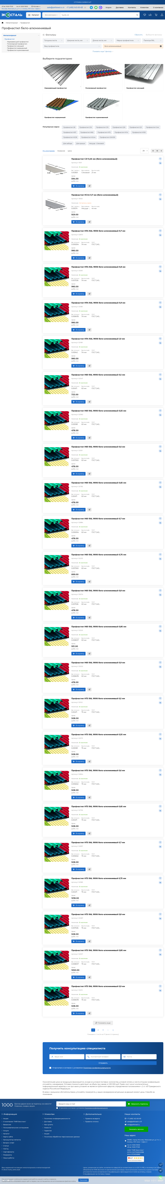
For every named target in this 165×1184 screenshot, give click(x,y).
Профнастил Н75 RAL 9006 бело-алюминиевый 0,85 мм (98, 950)
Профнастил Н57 (69, 132)
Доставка (119, 8)
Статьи (6, 1146)
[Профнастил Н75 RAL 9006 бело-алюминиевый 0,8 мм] (56, 924)
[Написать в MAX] (100, 7)
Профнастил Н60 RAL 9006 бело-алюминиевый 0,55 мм (98, 411)
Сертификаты (8, 1152)
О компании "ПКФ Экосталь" (14, 1121)
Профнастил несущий (15, 46)
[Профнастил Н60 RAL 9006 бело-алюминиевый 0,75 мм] (56, 564)
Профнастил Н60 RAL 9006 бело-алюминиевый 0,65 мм (98, 483)
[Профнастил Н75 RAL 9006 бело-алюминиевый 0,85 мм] (56, 960)
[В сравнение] (160, 163)
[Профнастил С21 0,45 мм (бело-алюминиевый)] (56, 169)
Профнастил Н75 (104, 132)
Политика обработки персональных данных (62, 1137)
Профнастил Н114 (121, 132)
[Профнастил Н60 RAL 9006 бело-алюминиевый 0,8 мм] (56, 600)
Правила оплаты (92, 1121)
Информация (10, 1114)
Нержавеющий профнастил (18, 42)
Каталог (35, 15)
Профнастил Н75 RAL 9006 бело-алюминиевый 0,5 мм (98, 698)
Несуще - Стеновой (96, 143)
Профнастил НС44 (88, 137)
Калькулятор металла (12, 1140)
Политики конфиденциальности (97, 1068)
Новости (47, 1127)
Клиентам (49, 1114)
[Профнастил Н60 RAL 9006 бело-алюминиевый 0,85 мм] (56, 636)
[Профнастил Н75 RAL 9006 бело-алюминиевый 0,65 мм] (56, 816)
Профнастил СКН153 (107, 137)
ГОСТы (6, 1149)
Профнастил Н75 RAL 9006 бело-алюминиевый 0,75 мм (98, 878)
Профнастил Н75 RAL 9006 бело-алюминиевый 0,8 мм (98, 914)
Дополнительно (94, 1114)
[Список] (157, 151)
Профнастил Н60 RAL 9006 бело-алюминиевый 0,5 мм (98, 375)
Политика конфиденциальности (57, 1118)
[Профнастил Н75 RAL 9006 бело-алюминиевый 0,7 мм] (56, 852)
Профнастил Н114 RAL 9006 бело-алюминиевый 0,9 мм (98, 303)
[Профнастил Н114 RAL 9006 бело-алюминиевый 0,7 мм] (56, 241)
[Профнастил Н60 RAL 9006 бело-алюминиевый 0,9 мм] (56, 672)
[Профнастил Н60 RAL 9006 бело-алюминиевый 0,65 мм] (56, 492)
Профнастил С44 (152, 127)
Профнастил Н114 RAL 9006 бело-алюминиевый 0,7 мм (98, 231)
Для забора (67, 143)
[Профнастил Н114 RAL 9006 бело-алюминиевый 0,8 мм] (56, 277)
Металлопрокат (12, 23)
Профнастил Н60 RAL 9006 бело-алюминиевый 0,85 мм (98, 626)
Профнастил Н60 (86, 132)
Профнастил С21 (136, 127)
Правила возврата (92, 1118)
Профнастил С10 (85, 127)
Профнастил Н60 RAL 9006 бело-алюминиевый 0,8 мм (98, 590)
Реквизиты (7, 1155)
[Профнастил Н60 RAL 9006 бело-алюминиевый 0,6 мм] (56, 456)
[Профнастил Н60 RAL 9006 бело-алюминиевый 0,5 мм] (56, 384)
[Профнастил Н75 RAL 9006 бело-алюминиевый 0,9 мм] (56, 996)
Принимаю (83, 1180)
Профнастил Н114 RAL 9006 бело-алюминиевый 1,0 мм (98, 339)
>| (113, 1030)
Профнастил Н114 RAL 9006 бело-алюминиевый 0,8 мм (98, 267)
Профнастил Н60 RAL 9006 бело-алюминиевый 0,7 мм (98, 518)
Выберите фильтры (154, 35)
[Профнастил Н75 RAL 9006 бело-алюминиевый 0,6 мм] (56, 780)
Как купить (48, 1124)
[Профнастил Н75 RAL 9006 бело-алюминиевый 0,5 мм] (56, 708)
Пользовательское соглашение (16, 1127)
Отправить (103, 1063)
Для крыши (80, 143)
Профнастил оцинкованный (18, 50)
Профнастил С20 (119, 127)
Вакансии (7, 1124)
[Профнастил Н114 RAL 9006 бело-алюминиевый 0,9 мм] (56, 312)
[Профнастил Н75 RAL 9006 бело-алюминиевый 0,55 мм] (56, 744)
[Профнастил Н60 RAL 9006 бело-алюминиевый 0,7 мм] (56, 528)
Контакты (132, 8)
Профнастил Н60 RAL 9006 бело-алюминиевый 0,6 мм (98, 447)
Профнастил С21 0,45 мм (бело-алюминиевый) (94, 159)
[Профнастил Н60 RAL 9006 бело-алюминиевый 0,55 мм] (56, 420)
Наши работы (8, 1158)
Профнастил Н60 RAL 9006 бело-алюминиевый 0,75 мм (98, 554)
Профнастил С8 (69, 127)
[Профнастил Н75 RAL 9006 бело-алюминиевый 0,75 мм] (56, 888)
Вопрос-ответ (8, 1143)
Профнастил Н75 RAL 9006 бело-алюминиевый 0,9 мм (98, 986)
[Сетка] (153, 151)
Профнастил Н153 (138, 132)
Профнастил (25, 23)
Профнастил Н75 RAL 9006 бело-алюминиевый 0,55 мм (98, 734)
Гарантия (48, 1131)
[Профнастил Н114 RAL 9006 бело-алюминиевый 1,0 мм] (56, 348)
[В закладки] (160, 159)
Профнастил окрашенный (17, 48)
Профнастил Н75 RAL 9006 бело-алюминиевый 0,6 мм (98, 770)
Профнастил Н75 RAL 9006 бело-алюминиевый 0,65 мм (98, 806)
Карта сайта (8, 1137)
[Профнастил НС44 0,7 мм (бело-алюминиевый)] (56, 205)
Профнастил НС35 (70, 137)
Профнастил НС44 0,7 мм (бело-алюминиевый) (94, 195)
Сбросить (139, 35)
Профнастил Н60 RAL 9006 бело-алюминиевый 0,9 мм (98, 662)
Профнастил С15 (102, 127)
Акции (5, 1118)
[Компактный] (161, 151)
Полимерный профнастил (17, 44)
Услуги (108, 8)
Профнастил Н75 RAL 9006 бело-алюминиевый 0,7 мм (98, 842)
